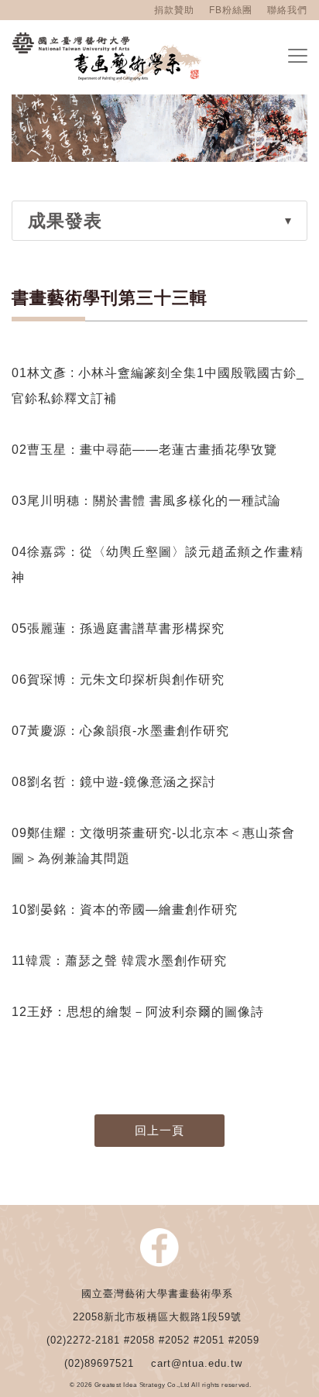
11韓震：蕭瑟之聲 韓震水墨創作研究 (119, 960)
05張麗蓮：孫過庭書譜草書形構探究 (120, 628)
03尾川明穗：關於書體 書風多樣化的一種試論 (146, 500)
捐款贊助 (174, 10)
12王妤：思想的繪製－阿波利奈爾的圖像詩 (140, 1011)
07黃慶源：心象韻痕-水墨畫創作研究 (122, 730)
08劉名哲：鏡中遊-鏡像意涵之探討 (114, 781)
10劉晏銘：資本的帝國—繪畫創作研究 (125, 909)
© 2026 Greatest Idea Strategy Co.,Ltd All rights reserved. (161, 1385)
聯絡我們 (287, 10)
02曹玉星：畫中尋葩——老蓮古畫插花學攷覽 (144, 449)
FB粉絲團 (230, 10)
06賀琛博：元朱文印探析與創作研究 (118, 679)
